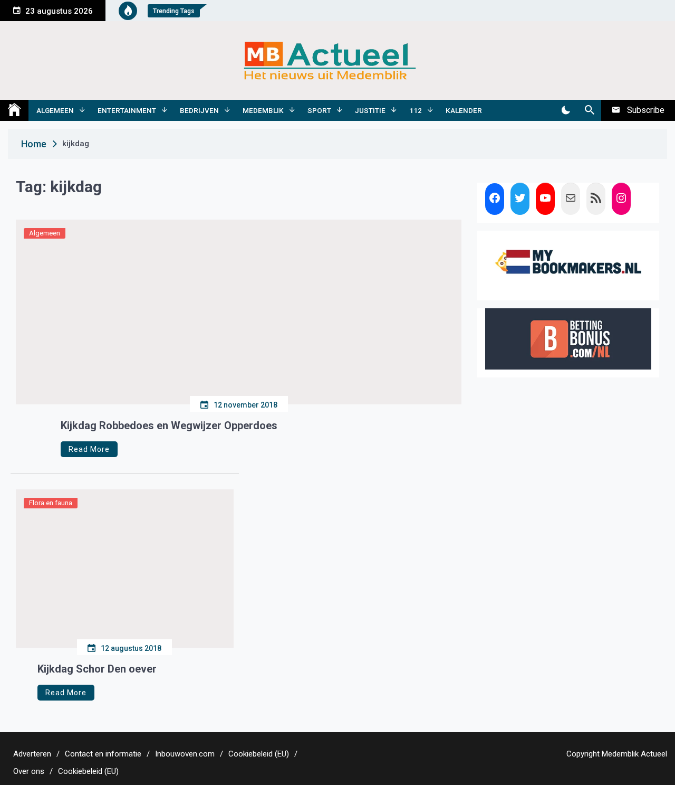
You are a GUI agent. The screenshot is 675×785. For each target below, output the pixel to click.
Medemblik (263, 110)
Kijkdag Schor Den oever (97, 669)
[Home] (14, 110)
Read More (89, 449)
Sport (319, 110)
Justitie (370, 110)
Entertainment (127, 110)
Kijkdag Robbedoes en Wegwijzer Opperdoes (169, 425)
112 (415, 110)
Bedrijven (199, 110)
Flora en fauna (50, 503)
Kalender (464, 110)
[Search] (589, 110)
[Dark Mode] (565, 110)
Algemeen (55, 110)
